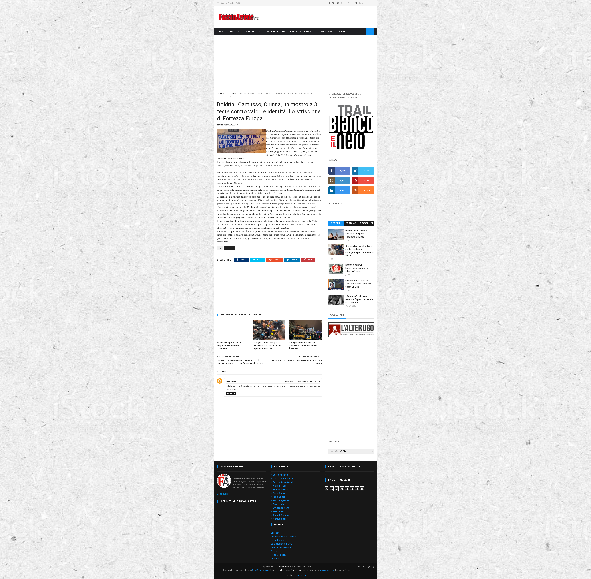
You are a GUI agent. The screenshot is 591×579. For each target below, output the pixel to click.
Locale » (234, 31)
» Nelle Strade (279, 485)
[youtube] (338, 3)
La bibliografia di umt (281, 543)
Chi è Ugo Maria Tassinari (283, 536)
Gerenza (275, 551)
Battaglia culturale (302, 31)
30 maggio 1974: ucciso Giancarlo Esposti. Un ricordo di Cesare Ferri (359, 299)
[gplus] (343, 3)
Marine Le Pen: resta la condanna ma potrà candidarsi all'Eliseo (356, 233)
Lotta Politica (252, 31)
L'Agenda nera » (227, 39)
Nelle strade (325, 31)
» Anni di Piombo (280, 515)
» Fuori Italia (278, 504)
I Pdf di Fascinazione (281, 547)
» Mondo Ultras (279, 489)
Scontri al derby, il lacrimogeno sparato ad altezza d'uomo (356, 268)
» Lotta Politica (279, 474)
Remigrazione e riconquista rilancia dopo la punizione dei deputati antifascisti (267, 345)
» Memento (277, 511)
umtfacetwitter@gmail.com (290, 570)
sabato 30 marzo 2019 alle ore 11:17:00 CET (302, 381)
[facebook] (329, 3)
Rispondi (231, 393)
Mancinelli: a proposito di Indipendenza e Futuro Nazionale (229, 345)
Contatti (275, 558)
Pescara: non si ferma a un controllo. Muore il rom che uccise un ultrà (358, 283)
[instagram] (348, 3)
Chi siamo (276, 532)
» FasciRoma (278, 493)
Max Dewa (231, 381)
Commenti (366, 223)
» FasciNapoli (278, 496)
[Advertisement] (318, 17)
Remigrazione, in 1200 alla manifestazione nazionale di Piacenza (303, 345)
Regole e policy (278, 554)
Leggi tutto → (224, 493)
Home (222, 31)
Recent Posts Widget (331, 475)
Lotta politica (230, 93)
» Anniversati (278, 518)
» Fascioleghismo (280, 500)
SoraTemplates (300, 575)
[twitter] (333, 3)
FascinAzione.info (285, 566)
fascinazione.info (327, 570)
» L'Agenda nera (280, 507)
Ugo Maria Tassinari (261, 570)
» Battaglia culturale (282, 482)
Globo (341, 31)
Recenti (336, 223)
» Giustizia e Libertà (282, 478)
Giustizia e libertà (275, 31)
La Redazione (277, 540)
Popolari (351, 223)
